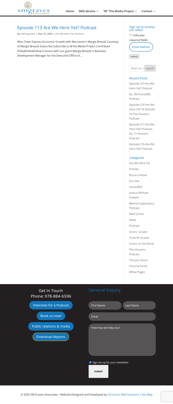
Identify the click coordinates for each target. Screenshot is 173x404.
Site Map (147, 394)
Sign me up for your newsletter (111, 362)
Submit (134, 56)
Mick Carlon (136, 214)
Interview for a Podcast (51, 305)
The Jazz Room (138, 260)
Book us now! (50, 316)
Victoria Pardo (138, 266)
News (132, 220)
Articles (134, 169)
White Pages (137, 272)
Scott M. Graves (139, 238)
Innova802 (135, 187)
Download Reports (50, 336)
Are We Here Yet (64, 33)
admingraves (28, 33)
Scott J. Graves (138, 232)
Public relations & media (51, 326)
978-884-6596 (58, 296)
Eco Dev (134, 181)
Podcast (79, 33)
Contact (147, 11)
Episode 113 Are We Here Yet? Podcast (56, 27)
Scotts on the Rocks (141, 243)
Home (70, 11)
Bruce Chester (138, 175)
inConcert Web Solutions (123, 394)
